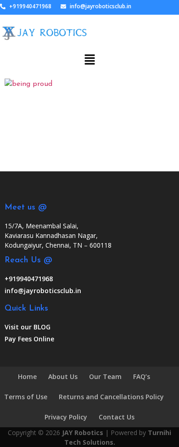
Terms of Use (25, 396)
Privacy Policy (66, 417)
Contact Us (116, 417)
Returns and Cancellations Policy (111, 396)
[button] (89, 55)
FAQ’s (141, 376)
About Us (63, 376)
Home (27, 376)
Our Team (105, 376)
